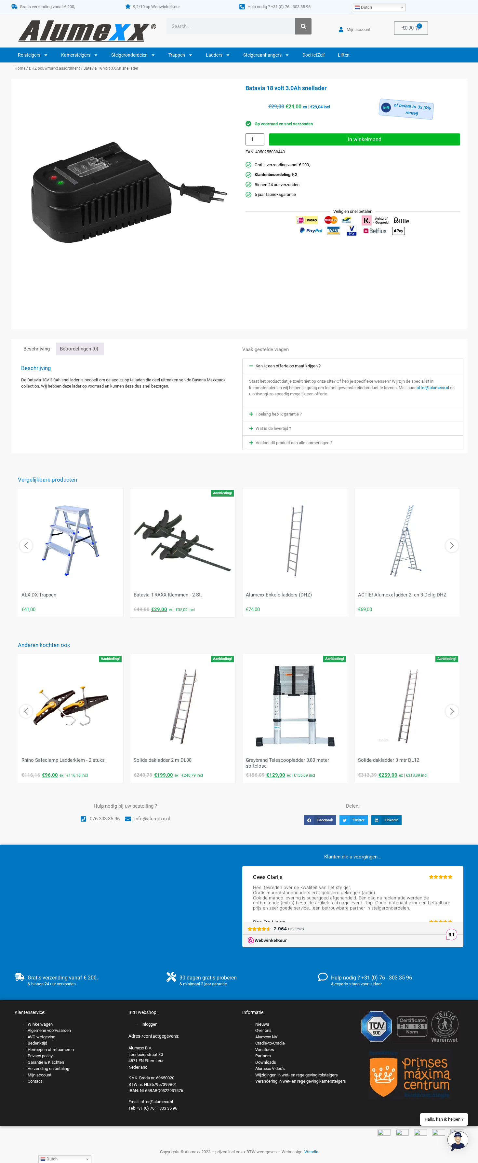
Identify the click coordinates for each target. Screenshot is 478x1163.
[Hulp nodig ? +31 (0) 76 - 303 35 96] (242, 7)
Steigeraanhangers (262, 55)
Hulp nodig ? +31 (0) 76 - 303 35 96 (279, 6)
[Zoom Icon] (125, 192)
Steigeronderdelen (129, 55)
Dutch (366, 7)
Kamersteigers (75, 55)
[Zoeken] (303, 26)
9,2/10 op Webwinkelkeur (156, 6)
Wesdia (311, 1151)
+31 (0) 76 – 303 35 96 (156, 1108)
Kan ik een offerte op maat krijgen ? (288, 365)
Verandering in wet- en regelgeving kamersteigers (300, 1081)
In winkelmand (364, 139)
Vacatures (264, 1049)
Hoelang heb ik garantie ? (279, 414)
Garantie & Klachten (46, 1062)
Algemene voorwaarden (49, 1030)
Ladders (214, 55)
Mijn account (39, 1075)
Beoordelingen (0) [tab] (79, 349)
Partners (263, 1055)
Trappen (176, 55)
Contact (35, 1081)
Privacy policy (40, 1055)
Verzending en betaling (48, 1068)
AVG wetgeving (41, 1036)
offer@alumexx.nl (433, 387)
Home (20, 68)
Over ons (263, 1030)
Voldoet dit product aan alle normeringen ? (294, 442)
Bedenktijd (37, 1043)
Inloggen (149, 1024)
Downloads (265, 1062)
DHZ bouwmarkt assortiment (54, 68)
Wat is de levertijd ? (273, 428)
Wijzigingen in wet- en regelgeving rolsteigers (296, 1075)
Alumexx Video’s (270, 1068)
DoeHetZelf (313, 55)
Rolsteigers (29, 55)
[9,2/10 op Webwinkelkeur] (128, 6)
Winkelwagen (40, 1024)
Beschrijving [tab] (36, 349)
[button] (353, 366)
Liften (344, 55)
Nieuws (262, 1024)
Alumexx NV (266, 1036)
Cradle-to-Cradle (270, 1043)
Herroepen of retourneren (51, 1049)
